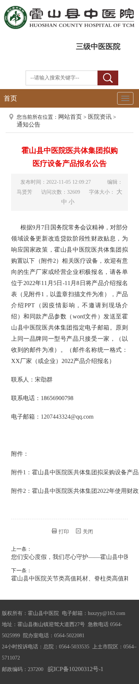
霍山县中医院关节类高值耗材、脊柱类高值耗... (72, 578)
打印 (64, 531)
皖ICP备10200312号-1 (75, 669)
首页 (10, 98)
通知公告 (28, 124)
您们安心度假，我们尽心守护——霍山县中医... (72, 557)
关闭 (88, 531)
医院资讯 (100, 117)
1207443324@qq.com (67, 416)
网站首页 (70, 117)
